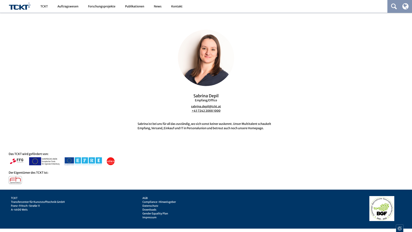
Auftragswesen (67, 6)
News (158, 6)
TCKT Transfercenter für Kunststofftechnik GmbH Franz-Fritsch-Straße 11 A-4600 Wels (38, 203)
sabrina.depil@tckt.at (206, 106)
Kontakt (177, 6)
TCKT (44, 6)
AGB (145, 198)
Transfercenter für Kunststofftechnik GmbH (20, 6)
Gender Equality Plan (155, 213)
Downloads (149, 209)
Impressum (149, 217)
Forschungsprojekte (101, 6)
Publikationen (134, 6)
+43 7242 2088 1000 (206, 111)
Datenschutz (150, 205)
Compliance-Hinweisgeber (159, 201)
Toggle (399, 228)
